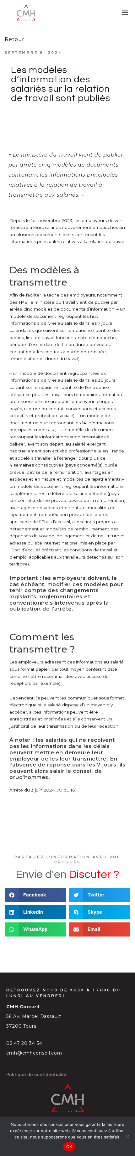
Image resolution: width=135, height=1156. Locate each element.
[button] (125, 13)
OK (69, 1146)
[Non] (127, 1136)
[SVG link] (26, 12)
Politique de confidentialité (36, 1074)
